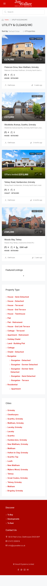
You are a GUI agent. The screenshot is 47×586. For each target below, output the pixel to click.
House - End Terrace (17, 309)
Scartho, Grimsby (15, 419)
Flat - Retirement (15, 322)
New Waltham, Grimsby (18, 444)
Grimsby (11, 410)
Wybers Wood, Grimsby (18, 469)
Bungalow (12, 356)
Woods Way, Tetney (13, 239)
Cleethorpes (11, 85)
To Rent (11, 523)
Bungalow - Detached (20, 360)
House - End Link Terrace (19, 326)
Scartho (11, 436)
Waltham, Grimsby (16, 423)
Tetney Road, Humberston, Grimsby (19, 182)
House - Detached (16, 301)
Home (7, 20)
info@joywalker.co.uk (16, 546)
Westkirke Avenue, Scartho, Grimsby (20, 125)
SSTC (40, 96)
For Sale (39, 38)
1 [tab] (25, 277)
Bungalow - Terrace (20, 380)
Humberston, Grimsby (17, 440)
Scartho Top (13, 457)
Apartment (16, 389)
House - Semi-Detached (18, 297)
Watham (11, 486)
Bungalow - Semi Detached (23, 376)
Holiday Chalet (14, 339)
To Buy (32, 38)
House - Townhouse (16, 314)
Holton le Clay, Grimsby (18, 453)
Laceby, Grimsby (15, 427)
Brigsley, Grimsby (15, 491)
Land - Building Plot (16, 343)
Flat (9, 318)
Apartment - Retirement (18, 335)
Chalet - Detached (16, 352)
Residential (13, 384)
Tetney (10, 474)
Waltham (11, 448)
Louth (10, 461)
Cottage (11, 348)
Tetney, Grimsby (15, 482)
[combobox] (16, 31)
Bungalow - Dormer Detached (24, 364)
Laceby (11, 431)
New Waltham (14, 465)
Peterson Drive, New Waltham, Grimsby (21, 67)
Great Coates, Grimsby (18, 478)
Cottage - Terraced (16, 331)
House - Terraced (15, 305)
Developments (13, 519)
